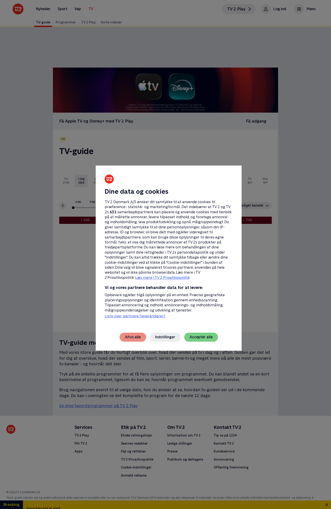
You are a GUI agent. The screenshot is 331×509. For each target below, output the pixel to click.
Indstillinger (165, 337)
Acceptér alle (201, 337)
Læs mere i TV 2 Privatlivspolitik (162, 277)
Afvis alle (133, 337)
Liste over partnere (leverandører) (135, 316)
